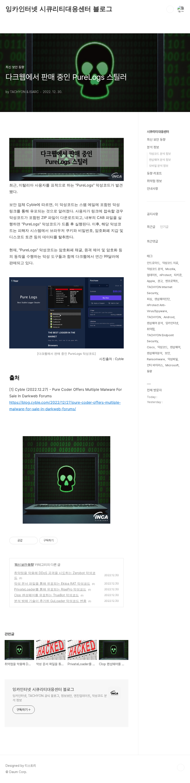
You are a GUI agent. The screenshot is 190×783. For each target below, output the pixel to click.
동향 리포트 (154, 173)
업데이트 (152, 275)
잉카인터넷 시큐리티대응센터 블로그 (59, 8)
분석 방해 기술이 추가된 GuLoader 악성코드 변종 (50, 601)
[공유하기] (27, 540)
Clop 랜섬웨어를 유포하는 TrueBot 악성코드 (46, 595)
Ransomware (156, 359)
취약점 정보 (154, 181)
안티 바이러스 (155, 365)
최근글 (151, 227)
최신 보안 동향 (24, 564)
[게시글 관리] (32, 540)
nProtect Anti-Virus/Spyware (157, 308)
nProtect (165, 275)
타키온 (178, 275)
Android (169, 317)
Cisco (151, 347)
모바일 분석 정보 (158, 166)
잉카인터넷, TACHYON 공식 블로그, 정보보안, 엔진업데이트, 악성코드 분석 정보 (60, 698)
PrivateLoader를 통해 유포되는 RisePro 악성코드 (50, 589)
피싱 (149, 299)
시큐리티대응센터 (158, 132)
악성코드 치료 (170, 263)
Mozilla (170, 269)
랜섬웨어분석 (154, 353)
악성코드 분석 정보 (160, 153)
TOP (180, 767)
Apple (151, 281)
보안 (167, 353)
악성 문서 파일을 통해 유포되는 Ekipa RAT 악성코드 (52, 583)
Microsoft (172, 365)
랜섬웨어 (175, 347)
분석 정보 (153, 147)
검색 (170, 9)
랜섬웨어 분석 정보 (160, 160)
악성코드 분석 (155, 269)
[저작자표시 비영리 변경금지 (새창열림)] (64, 540)
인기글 (164, 227)
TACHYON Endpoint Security (160, 338)
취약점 (151, 329)
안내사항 (152, 188)
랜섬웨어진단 (162, 299)
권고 (160, 281)
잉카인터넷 (171, 323)
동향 (149, 371)
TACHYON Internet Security (159, 290)
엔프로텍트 (171, 281)
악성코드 (162, 347)
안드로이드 (153, 263)
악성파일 (173, 359)
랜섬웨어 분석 (155, 323)
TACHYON (154, 317)
